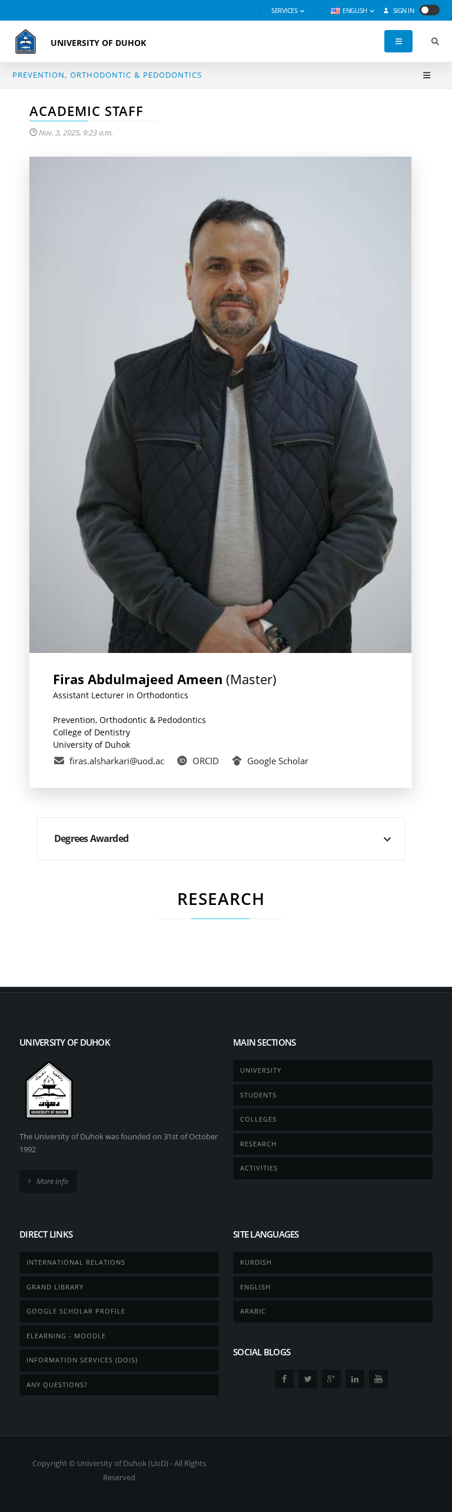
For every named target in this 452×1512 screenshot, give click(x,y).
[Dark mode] (430, 10)
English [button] (355, 10)
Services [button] (285, 10)
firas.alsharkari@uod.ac (116, 761)
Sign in (402, 10)
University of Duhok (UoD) (122, 1463)
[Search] (435, 41)
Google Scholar (277, 761)
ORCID (205, 761)
